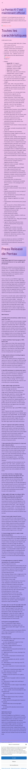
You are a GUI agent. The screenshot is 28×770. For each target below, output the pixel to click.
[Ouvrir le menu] (2, 2)
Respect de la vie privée (6, 768)
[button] (26, 744)
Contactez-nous (23, 768)
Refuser (14, 761)
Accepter (14, 758)
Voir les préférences (14, 765)
